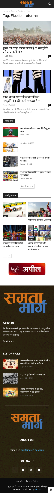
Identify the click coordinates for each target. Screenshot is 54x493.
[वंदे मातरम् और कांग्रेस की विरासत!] (10, 378)
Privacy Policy (32, 481)
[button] (5, 4)
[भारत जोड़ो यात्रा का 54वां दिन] (39, 209)
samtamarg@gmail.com (32, 449)
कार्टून (5, 216)
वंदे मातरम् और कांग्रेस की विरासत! (32, 374)
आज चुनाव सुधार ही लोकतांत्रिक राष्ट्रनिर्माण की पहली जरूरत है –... (22, 99)
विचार (5, 43)
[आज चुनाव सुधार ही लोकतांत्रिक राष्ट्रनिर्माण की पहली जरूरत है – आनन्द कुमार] (27, 81)
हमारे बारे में (19, 481)
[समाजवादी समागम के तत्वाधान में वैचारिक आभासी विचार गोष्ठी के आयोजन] (10, 364)
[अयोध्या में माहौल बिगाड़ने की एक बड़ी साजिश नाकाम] (14, 233)
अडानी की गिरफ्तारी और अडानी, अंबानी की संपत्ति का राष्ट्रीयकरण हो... (38, 246)
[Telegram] (23, 470)
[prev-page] (5, 256)
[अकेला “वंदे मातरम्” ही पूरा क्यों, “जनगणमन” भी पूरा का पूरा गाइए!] (10, 393)
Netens (37, 489)
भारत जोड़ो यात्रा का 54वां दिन (39, 220)
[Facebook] (15, 470)
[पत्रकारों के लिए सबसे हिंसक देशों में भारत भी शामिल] (10, 161)
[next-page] (10, 256)
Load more (26, 186)
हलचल (31, 216)
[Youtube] (39, 470)
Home (5, 11)
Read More (8, 341)
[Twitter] (31, 470)
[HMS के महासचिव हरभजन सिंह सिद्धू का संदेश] (10, 132)
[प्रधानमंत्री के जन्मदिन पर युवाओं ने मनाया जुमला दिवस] (10, 176)
